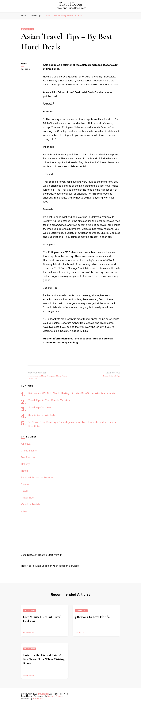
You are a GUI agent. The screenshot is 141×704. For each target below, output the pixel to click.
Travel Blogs (71, 4)
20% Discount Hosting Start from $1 (41, 554)
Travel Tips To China (39, 407)
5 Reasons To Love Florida (92, 617)
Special (25, 484)
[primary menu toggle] (3, 6)
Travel (24, 490)
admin (24, 64)
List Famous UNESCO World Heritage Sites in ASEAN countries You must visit (72, 393)
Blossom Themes (55, 696)
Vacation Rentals (30, 504)
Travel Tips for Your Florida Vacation (49, 400)
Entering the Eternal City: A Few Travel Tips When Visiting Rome (43, 659)
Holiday (25, 464)
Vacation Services (68, 565)
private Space (41, 565)
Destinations (28, 457)
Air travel (26, 443)
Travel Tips (27, 29)
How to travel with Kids (41, 415)
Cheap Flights (29, 450)
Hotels (24, 470)
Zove (24, 511)
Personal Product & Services (37, 477)
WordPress (38, 698)
